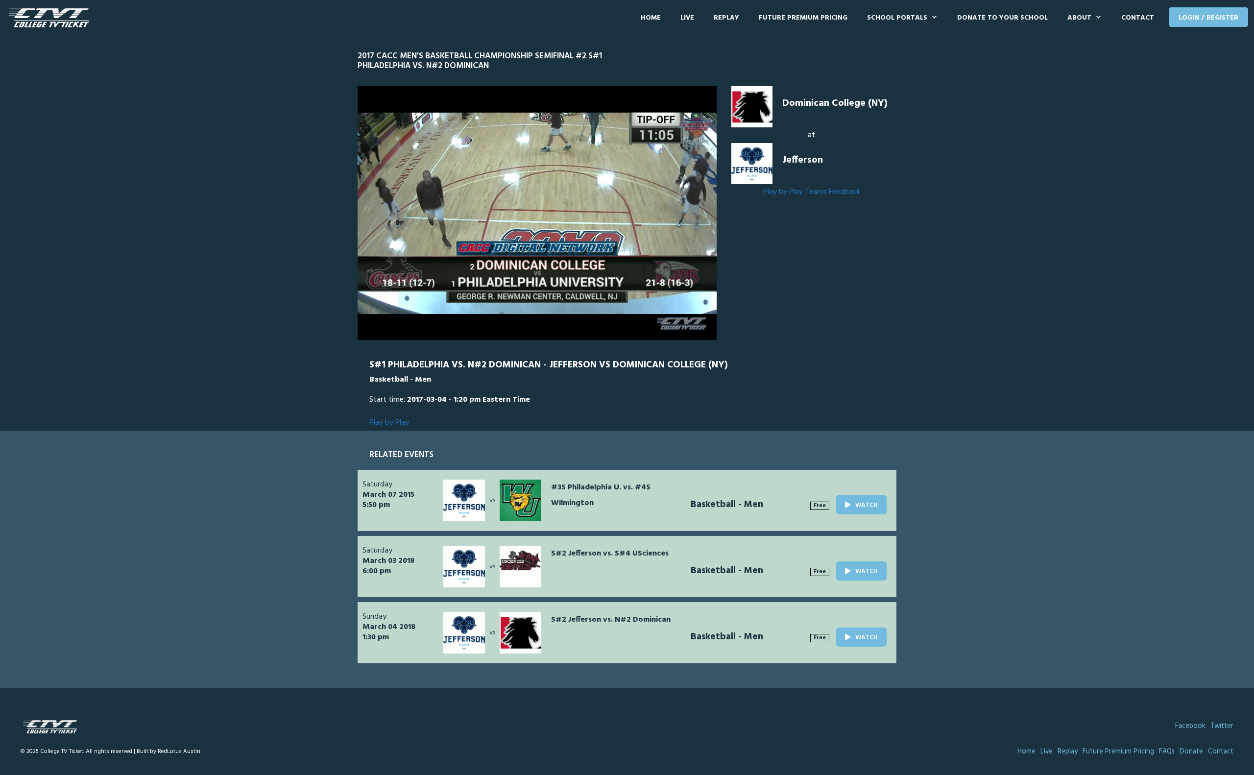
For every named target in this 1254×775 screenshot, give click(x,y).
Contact (1137, 18)
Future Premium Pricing (803, 18)
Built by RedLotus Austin (168, 751)
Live (687, 18)
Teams (816, 192)
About (1079, 18)
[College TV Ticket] (51, 18)
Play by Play (783, 192)
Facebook (1190, 726)
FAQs (1167, 751)
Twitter (1221, 726)
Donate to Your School (1002, 18)
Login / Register (1208, 18)
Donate (1191, 751)
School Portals (897, 18)
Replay (726, 18)
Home (651, 18)
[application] (537, 213)
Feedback (844, 192)
